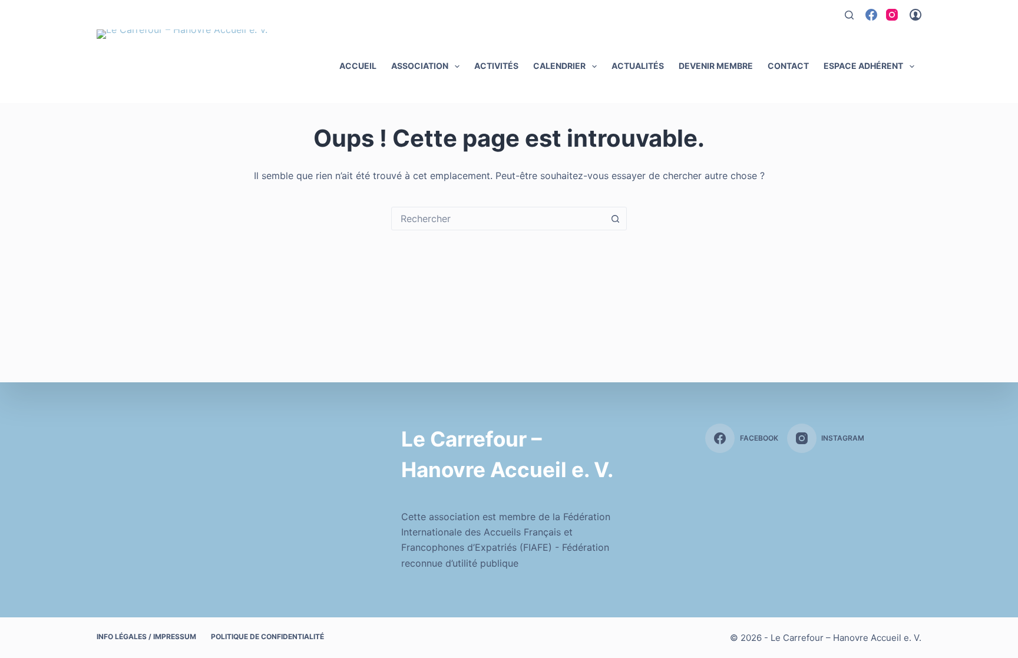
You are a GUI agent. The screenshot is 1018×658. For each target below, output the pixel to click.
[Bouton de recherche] (615, 218)
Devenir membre (716, 66)
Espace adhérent (863, 66)
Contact (788, 66)
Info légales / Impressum (146, 636)
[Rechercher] (849, 15)
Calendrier (559, 66)
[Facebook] (871, 15)
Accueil (357, 66)
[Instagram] (892, 15)
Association (419, 66)
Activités (496, 66)
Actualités (638, 66)
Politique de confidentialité (267, 636)
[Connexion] (915, 15)
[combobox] (498, 218)
